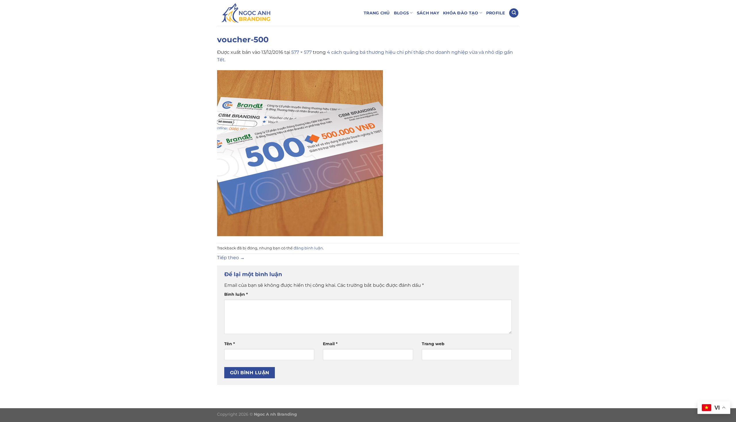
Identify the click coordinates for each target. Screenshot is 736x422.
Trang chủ (377, 13)
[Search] (513, 13)
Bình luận (236, 294)
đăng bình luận (308, 248)
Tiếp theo (231, 257)
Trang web (433, 343)
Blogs (401, 13)
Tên (229, 343)
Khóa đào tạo (460, 13)
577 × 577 (301, 52)
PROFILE (495, 13)
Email (330, 343)
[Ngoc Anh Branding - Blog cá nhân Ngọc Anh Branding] (246, 13)
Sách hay (428, 13)
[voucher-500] (300, 153)
